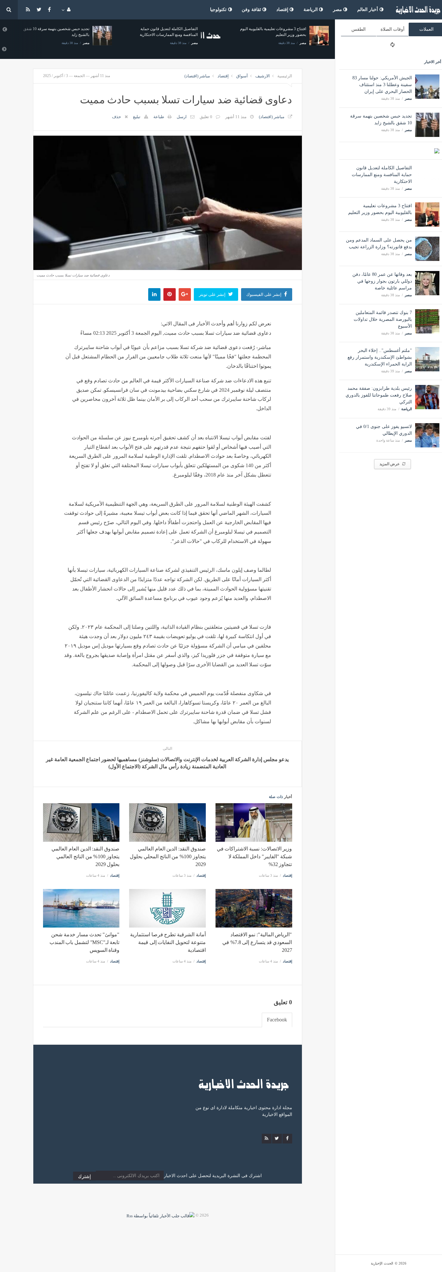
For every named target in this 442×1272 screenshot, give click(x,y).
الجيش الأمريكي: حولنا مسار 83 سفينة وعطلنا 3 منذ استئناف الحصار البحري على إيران (382, 84)
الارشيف (262, 75)
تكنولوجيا (219, 9)
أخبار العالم (368, 9)
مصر (338, 9)
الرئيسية (284, 75)
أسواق (242, 75)
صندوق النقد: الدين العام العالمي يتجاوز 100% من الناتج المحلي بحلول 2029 (167, 856)
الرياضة (311, 9)
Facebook (277, 1019)
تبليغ (136, 116)
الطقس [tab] (358, 29)
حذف (116, 116)
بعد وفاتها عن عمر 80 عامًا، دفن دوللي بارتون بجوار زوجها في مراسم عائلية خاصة (382, 281)
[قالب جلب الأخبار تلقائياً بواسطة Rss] (160, 1215)
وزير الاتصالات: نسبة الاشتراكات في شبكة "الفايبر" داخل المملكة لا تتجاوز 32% (254, 856)
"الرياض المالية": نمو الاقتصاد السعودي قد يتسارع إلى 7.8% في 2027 (257, 942)
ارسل (182, 116)
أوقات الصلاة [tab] (392, 29)
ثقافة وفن (252, 9)
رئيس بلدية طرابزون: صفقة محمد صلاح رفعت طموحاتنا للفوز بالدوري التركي (379, 395)
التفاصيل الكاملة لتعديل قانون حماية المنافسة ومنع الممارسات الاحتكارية (382, 174)
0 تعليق (206, 116)
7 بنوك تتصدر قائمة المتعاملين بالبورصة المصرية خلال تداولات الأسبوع (383, 319)
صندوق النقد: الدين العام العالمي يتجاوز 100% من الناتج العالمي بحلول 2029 (85, 856)
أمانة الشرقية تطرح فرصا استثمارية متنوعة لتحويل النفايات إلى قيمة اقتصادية (168, 942)
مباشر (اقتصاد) (197, 75)
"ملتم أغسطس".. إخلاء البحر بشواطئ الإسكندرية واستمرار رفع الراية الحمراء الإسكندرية (380, 357)
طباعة (158, 116)
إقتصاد (283, 9)
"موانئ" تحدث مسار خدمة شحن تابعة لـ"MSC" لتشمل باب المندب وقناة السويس (84, 942)
